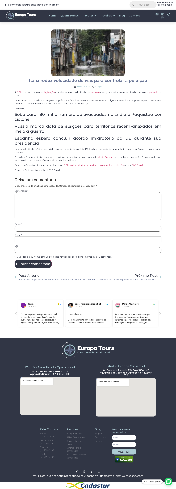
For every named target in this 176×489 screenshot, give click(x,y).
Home (52, 15)
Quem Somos (69, 15)
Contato (134, 15)
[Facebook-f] (77, 471)
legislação (49, 92)
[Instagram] (84, 471)
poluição (153, 92)
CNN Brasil (137, 165)
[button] (160, 314)
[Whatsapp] (99, 471)
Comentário (21, 191)
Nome (18, 224)
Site (16, 246)
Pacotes (88, 15)
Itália (20, 92)
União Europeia (106, 157)
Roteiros (106, 15)
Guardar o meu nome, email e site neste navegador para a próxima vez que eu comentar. (64, 257)
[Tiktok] (92, 471)
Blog (122, 15)
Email (18, 235)
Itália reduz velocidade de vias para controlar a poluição (94, 165)
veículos (95, 92)
